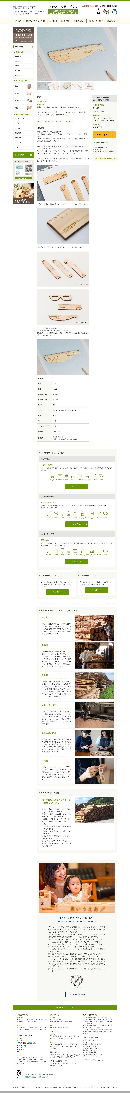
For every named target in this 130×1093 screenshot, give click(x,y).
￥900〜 (18, 66)
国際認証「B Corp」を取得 (33, 1077)
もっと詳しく (76, 486)
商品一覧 (54, 21)
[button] (114, 54)
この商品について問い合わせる (103, 158)
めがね (105, 118)
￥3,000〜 (18, 75)
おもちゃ (18, 93)
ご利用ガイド (80, 21)
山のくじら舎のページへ (76, 994)
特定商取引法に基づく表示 (109, 1087)
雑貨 (16, 108)
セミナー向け (19, 119)
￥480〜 (18, 56)
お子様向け (18, 128)
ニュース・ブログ (97, 21)
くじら (97, 118)
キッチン (18, 101)
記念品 (17, 123)
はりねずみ (110, 120)
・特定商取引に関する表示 (100, 142)
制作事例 (67, 21)
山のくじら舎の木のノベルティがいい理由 (32, 21)
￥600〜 (18, 61)
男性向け (18, 138)
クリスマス (18, 142)
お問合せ (112, 21)
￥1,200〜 (18, 71)
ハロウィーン (19, 147)
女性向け (18, 133)
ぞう (96, 120)
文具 (16, 86)
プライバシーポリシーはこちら (93, 1060)
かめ (102, 120)
